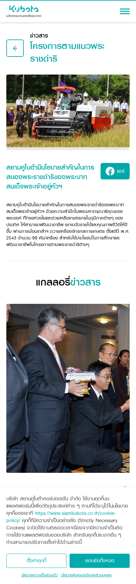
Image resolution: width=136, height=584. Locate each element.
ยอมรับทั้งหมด (99, 560)
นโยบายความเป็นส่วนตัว (39, 575)
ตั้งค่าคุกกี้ (36, 560)
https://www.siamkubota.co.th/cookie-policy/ (61, 516)
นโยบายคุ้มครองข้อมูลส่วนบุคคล (86, 575)
